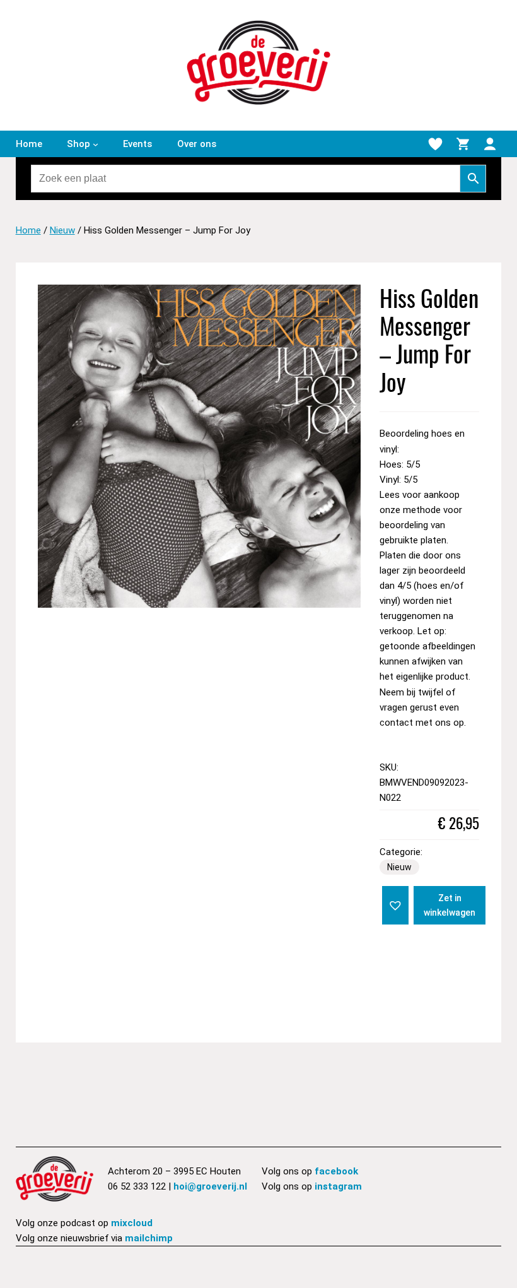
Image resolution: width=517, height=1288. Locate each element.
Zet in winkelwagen (449, 905)
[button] (394, 904)
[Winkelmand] (462, 144)
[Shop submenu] (95, 143)
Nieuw (62, 230)
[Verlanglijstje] (435, 144)
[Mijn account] (490, 144)
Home (28, 230)
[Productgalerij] (199, 446)
